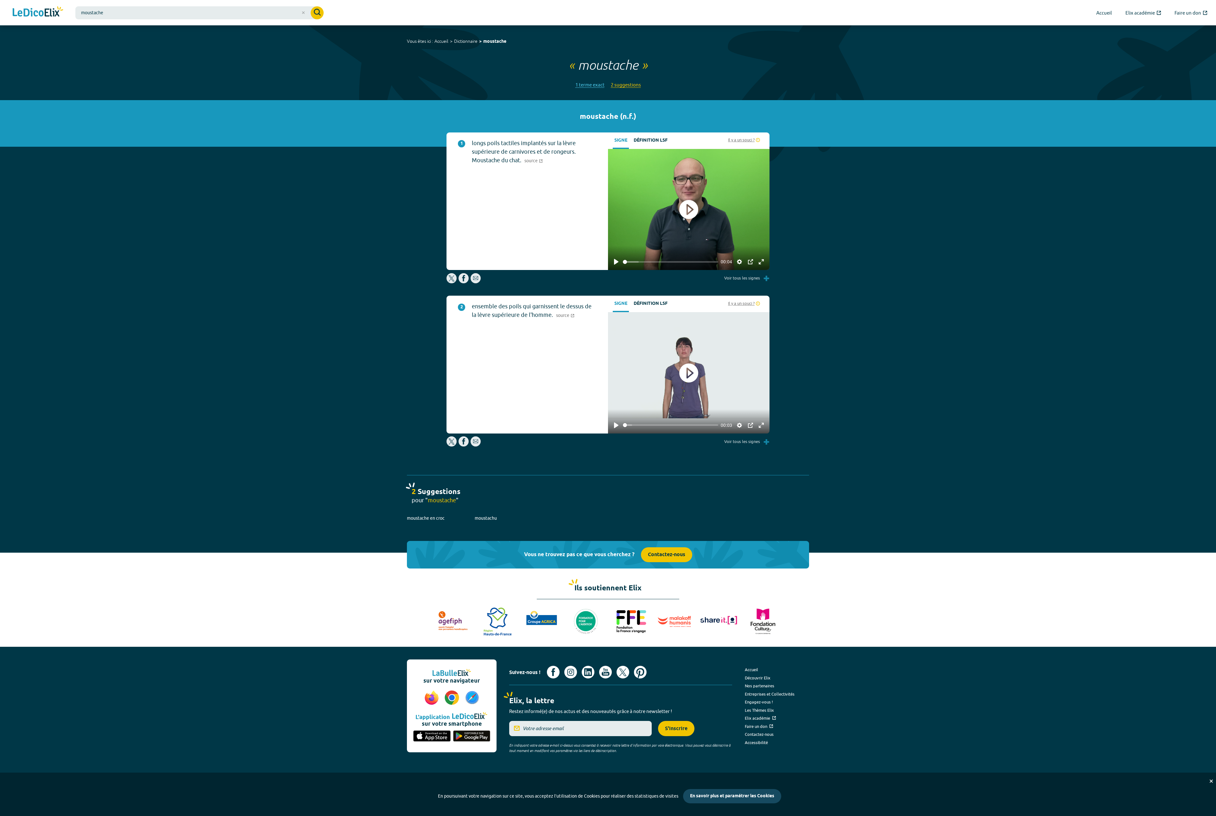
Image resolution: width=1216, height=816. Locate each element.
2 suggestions (626, 84)
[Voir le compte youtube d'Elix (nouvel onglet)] (605, 672)
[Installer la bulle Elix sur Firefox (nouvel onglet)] (432, 698)
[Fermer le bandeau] (1211, 781)
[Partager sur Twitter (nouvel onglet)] (452, 281)
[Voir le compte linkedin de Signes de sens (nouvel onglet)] (588, 672)
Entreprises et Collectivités (770, 694)
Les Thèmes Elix (759, 710)
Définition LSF (651, 141)
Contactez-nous (666, 554)
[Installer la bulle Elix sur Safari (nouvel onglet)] (472, 698)
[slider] (670, 262)
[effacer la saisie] (303, 12)
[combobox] (199, 12)
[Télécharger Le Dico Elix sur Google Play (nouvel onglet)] (472, 736)
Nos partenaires (759, 685)
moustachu (486, 518)
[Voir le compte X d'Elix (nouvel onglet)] (623, 672)
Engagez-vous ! (759, 701)
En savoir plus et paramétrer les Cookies (732, 796)
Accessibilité (756, 742)
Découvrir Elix (757, 677)
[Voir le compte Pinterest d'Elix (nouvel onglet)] (640, 672)
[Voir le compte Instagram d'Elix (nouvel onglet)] (570, 672)
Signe (620, 141)
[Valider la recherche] (317, 12)
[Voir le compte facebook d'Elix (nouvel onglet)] (553, 672)
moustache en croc (426, 518)
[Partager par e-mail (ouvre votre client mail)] (476, 281)
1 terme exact (590, 84)
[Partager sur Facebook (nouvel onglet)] (464, 281)
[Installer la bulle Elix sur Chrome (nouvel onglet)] (453, 698)
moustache (494, 42)
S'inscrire (676, 728)
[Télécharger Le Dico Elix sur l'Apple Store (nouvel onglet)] (432, 736)
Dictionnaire (466, 41)
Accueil (441, 41)
